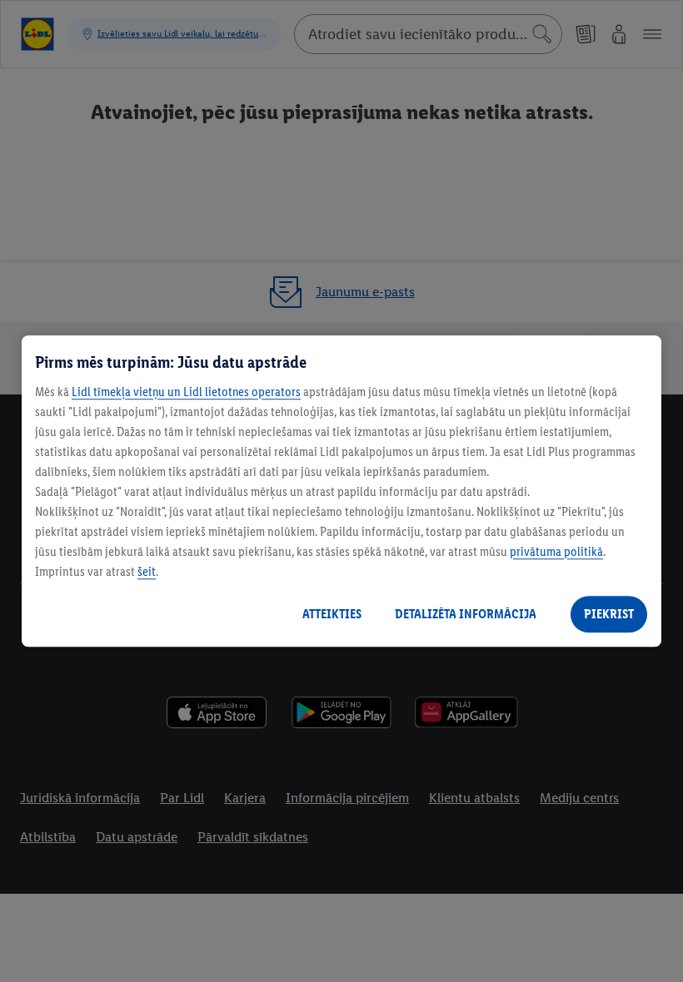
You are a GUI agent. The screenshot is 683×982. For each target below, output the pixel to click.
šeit (146, 571)
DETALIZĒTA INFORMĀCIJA (465, 614)
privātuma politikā (556, 551)
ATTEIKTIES (331, 614)
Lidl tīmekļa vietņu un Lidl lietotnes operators (186, 391)
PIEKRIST (609, 614)
